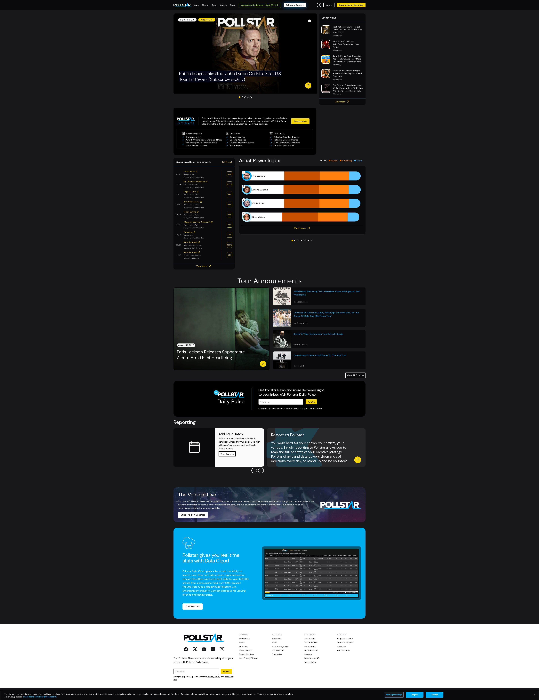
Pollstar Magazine (280, 646)
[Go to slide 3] (245, 97)
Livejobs (308, 654)
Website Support (345, 642)
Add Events (309, 638)
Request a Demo (345, 638)
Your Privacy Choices (248, 658)
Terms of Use (316, 408)
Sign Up (311, 402)
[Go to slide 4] (248, 97)
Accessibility (310, 662)
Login (329, 5)
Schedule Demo (294, 5)
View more (340, 101)
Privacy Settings (246, 654)
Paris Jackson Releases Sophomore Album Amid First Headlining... (211, 355)
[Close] (534, 695)
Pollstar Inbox (343, 650)
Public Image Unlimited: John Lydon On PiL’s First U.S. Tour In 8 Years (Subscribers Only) (230, 76)
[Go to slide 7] (309, 240)
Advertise (341, 646)
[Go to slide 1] (239, 97)
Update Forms (311, 650)
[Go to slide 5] (251, 97)
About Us (243, 646)
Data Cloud (309, 646)
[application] (302, 196)
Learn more (300, 121)
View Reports (227, 454)
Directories (277, 654)
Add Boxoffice (311, 642)
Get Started (192, 606)
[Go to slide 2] (242, 97)
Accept (434, 694)
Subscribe (276, 638)
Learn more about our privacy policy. (40, 697)
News (274, 642)
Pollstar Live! (244, 638)
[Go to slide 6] (306, 240)
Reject (415, 694)
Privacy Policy (299, 408)
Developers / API (311, 658)
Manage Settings (394, 694)
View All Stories (355, 375)
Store (241, 642)
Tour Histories (278, 650)
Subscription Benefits (351, 5)
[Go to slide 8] (312, 240)
